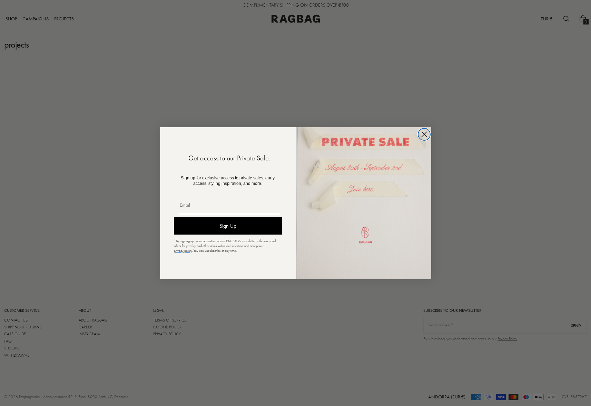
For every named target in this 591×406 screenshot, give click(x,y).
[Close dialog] (424, 134)
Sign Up (227, 225)
